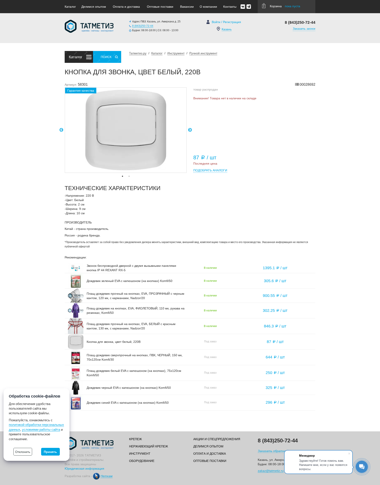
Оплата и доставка (126, 6)
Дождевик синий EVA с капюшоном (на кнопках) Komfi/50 (128, 402)
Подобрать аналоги (210, 170)
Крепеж (135, 439)
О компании (208, 6)
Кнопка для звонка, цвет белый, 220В (114, 341)
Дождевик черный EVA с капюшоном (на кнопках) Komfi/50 (129, 387)
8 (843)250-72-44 (142, 25)
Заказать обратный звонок (278, 451)
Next (190, 130)
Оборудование (141, 461)
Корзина (285, 6)
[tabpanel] (126, 130)
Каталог (70, 6)
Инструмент (139, 453)
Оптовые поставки (160, 6)
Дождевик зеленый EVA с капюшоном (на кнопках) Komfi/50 (129, 281)
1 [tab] (122, 176)
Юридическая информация (84, 468)
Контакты (229, 6)
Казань (227, 29)
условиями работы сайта (41, 429)
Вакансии (187, 6)
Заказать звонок (304, 28)
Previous (61, 130)
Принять (50, 452)
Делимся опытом (93, 6)
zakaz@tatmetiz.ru (271, 470)
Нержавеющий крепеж (148, 446)
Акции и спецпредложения (216, 439)
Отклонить (22, 452)
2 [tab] (129, 176)
